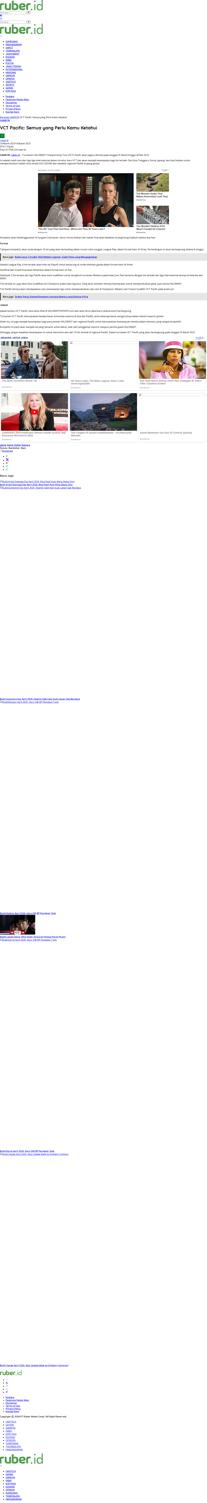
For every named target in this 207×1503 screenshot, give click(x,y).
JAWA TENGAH (13, 66)
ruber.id (4, 140)
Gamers (25, 445)
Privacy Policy (13, 108)
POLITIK (10, 63)
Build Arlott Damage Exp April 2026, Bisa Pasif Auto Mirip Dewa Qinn (36, 484)
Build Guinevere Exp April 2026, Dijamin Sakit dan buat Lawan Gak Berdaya (40, 699)
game (3, 445)
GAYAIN (9, 88)
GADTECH (11, 81)
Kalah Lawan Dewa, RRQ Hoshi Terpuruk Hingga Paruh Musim (33, 936)
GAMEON (10, 75)
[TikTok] (7, 1392)
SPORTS (10, 85)
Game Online (14, 445)
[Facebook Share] (7, 456)
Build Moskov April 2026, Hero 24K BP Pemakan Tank (28, 913)
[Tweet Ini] (7, 460)
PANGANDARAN (14, 44)
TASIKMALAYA (13, 50)
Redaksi (10, 96)
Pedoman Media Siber (17, 99)
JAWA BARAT (12, 54)
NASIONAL (11, 72)
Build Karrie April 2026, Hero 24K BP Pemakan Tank (27, 1151)
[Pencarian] (1, 18)
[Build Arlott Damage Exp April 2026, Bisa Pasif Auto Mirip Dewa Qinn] (37, 481)
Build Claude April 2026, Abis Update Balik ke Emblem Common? (34, 1365)
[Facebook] (7, 1379)
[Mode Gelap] (1, 15)
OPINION (10, 78)
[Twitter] (7, 1382)
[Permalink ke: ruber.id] (2, 137)
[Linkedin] (7, 1389)
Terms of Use (13, 105)
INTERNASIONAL (14, 69)
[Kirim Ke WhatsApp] (7, 469)
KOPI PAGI (11, 91)
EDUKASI (10, 57)
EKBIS (9, 60)
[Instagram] (7, 1386)
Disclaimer (11, 102)
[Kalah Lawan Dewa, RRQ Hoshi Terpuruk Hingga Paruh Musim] (17, 933)
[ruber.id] (40, 9)
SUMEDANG (12, 41)
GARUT (9, 47)
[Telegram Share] (7, 466)
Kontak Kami (12, 112)
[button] (29, 12)
